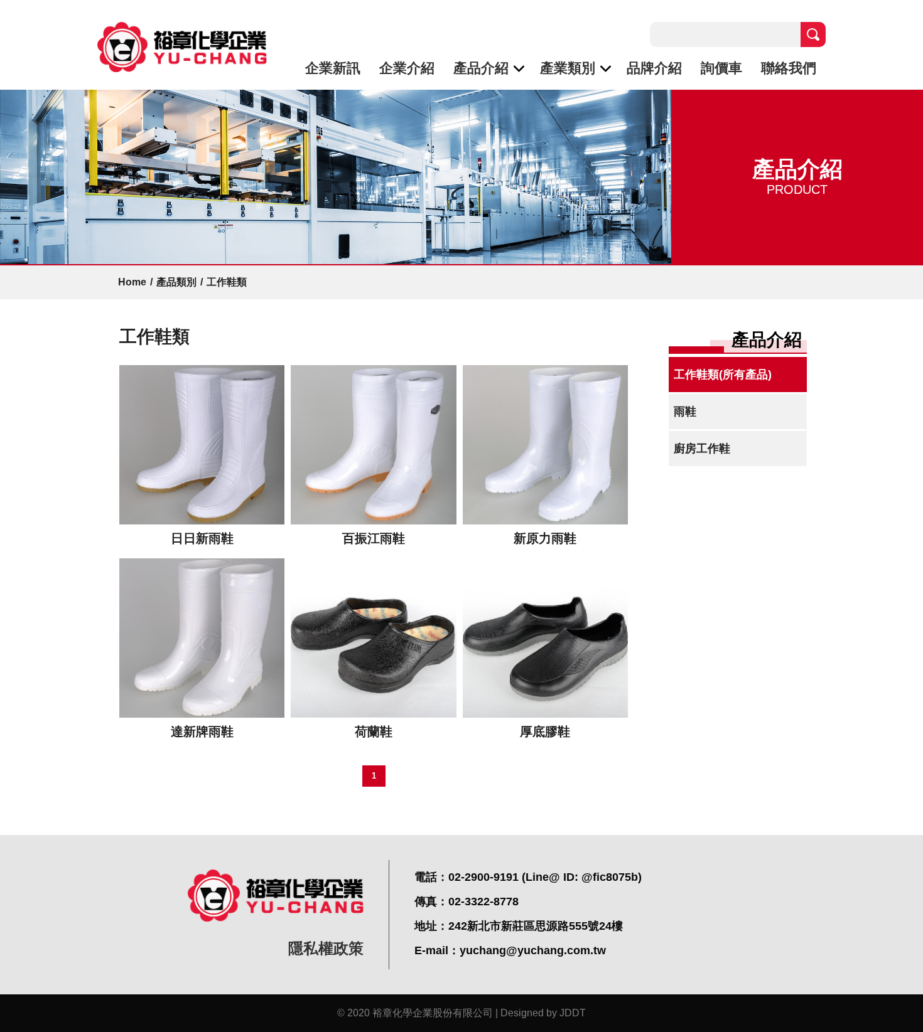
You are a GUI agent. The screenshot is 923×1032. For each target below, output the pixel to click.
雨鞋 (685, 411)
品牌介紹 (654, 68)
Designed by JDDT (543, 1013)
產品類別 (176, 282)
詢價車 (721, 68)
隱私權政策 (326, 948)
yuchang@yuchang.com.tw (533, 950)
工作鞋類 (227, 282)
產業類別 (567, 68)
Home (132, 282)
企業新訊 (332, 68)
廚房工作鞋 (702, 448)
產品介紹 (481, 68)
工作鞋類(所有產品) (723, 374)
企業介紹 (407, 68)
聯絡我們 (788, 68)
